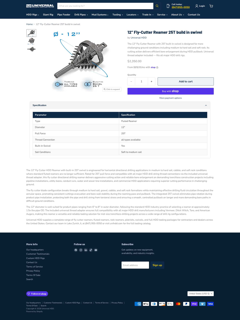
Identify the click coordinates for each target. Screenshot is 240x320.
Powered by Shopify (34, 311)
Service (161, 14)
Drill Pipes (80, 14)
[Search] (157, 6)
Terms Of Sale (33, 275)
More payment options (170, 98)
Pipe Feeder (63, 14)
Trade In (147, 14)
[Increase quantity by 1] (151, 81)
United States (199, 293)
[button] (31, 33)
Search (29, 279)
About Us (176, 14)
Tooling (116, 14)
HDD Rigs (32, 14)
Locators (132, 14)
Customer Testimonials (37, 253)
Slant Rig (48, 14)
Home (29, 24)
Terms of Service (34, 266)
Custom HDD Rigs (35, 258)
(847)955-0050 (181, 7)
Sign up (157, 265)
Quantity (132, 75)
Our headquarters (35, 249)
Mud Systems (99, 14)
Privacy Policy (33, 270)
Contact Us (194, 14)
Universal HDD (139, 37)
